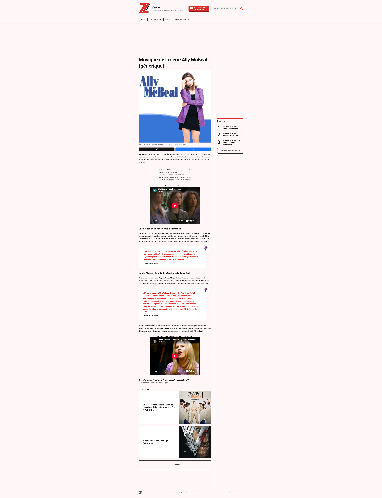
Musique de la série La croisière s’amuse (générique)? (231, 142)
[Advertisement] (191, 39)
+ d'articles (175, 465)
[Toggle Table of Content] (189, 169)
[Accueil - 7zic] (145, 8)
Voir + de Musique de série (230, 151)
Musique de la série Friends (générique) (230, 127)
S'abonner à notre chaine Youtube (200, 8)
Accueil (143, 19)
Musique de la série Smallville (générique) (231, 134)
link (175, 407)
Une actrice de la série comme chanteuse (172, 175)
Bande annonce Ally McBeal (168, 172)
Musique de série (156, 19)
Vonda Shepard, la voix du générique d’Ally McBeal (175, 177)
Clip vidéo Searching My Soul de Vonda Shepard (174, 180)
